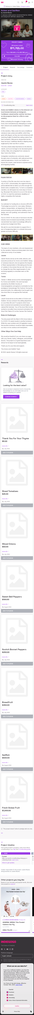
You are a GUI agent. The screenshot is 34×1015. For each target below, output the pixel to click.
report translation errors (14, 961)
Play (17, 27)
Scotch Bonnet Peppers (14, 649)
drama (3, 98)
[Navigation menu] (32, 2)
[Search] (18, 2)
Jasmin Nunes (7, 12)
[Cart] (22, 2)
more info (4, 85)
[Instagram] (10, 949)
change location (25, 6)
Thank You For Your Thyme (15, 438)
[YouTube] (7, 949)
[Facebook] (2, 949)
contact (10, 85)
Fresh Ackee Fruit (11, 807)
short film (10, 98)
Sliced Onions (9, 544)
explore (12, 884)
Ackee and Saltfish (10, 10)
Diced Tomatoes (10, 491)
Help (14, 849)
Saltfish (6, 755)
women (29, 98)
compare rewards (11, 396)
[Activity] (26, 2)
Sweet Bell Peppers (12, 596)
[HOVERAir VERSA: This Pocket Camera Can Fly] (15, 901)
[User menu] (29, 2)
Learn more (15, 860)
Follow (17, 56)
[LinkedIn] (12, 949)
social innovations (20, 98)
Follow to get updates (8, 862)
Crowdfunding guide (24, 849)
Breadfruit (7, 702)
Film (3, 91)
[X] (4, 949)
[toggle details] (30, 931)
